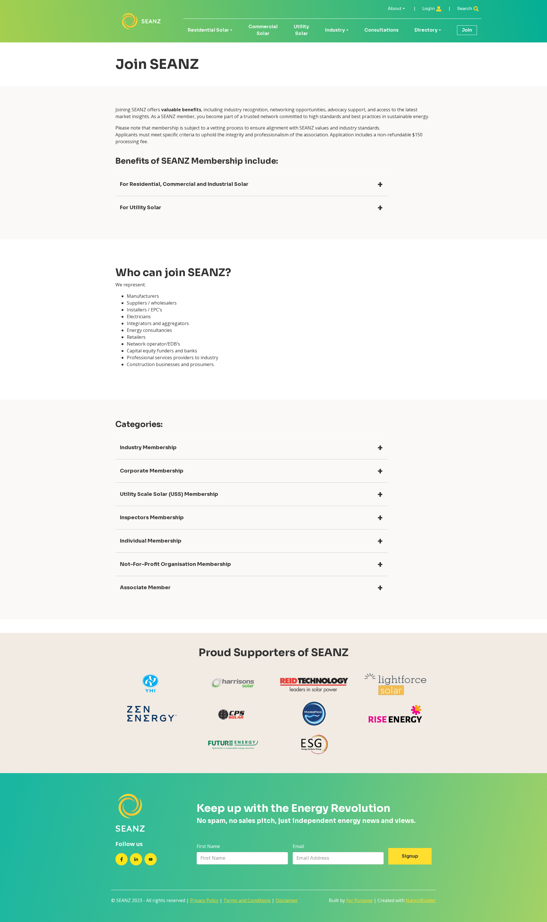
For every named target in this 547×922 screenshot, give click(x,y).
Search (465, 8)
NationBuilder (421, 900)
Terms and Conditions (247, 900)
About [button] (394, 8)
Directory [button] (426, 30)
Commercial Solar (263, 30)
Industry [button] (335, 30)
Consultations (381, 30)
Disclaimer (286, 900)
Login (429, 8)
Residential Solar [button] (208, 30)
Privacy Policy (204, 900)
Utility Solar (301, 30)
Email (298, 846)
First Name (208, 846)
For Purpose (359, 900)
